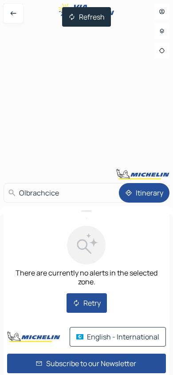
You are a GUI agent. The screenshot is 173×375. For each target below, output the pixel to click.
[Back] (13, 13)
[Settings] (161, 31)
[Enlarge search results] (86, 211)
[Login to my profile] (161, 12)
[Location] (161, 51)
